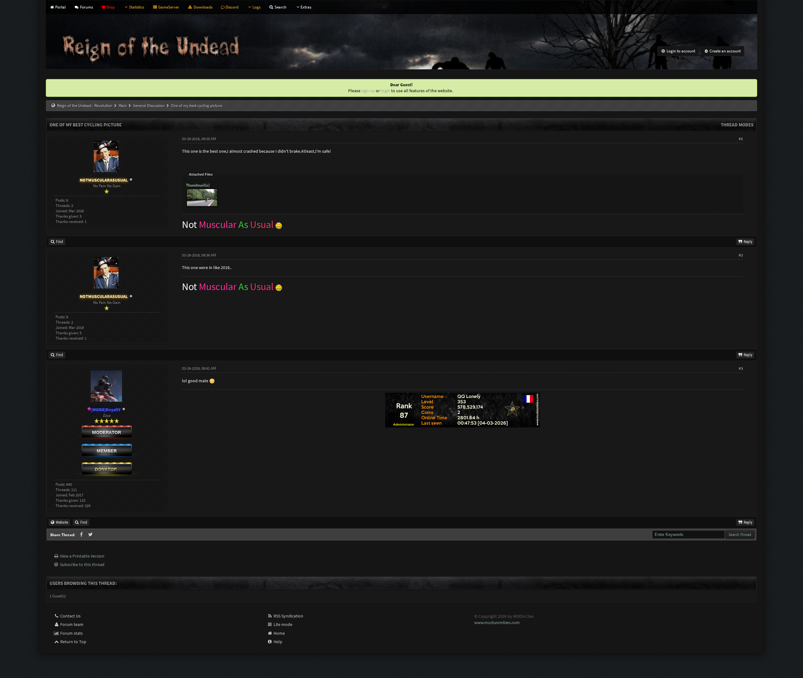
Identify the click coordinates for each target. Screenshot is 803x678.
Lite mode (282, 624)
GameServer (168, 7)
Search (280, 7)
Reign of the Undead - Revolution (84, 105)
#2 (741, 255)
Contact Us (70, 616)
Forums (86, 7)
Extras (305, 7)
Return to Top (72, 641)
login (385, 90)
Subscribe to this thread (82, 564)
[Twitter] (91, 535)
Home (279, 633)
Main (123, 105)
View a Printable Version (82, 556)
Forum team (71, 624)
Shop (110, 7)
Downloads (202, 7)
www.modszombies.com (497, 622)
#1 (741, 138)
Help (277, 641)
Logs (256, 7)
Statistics (136, 7)
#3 (741, 368)
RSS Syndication (288, 616)
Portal (60, 7)
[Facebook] (82, 535)
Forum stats (71, 633)
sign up (368, 90)
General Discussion (149, 105)
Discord (231, 7)
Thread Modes (737, 125)
